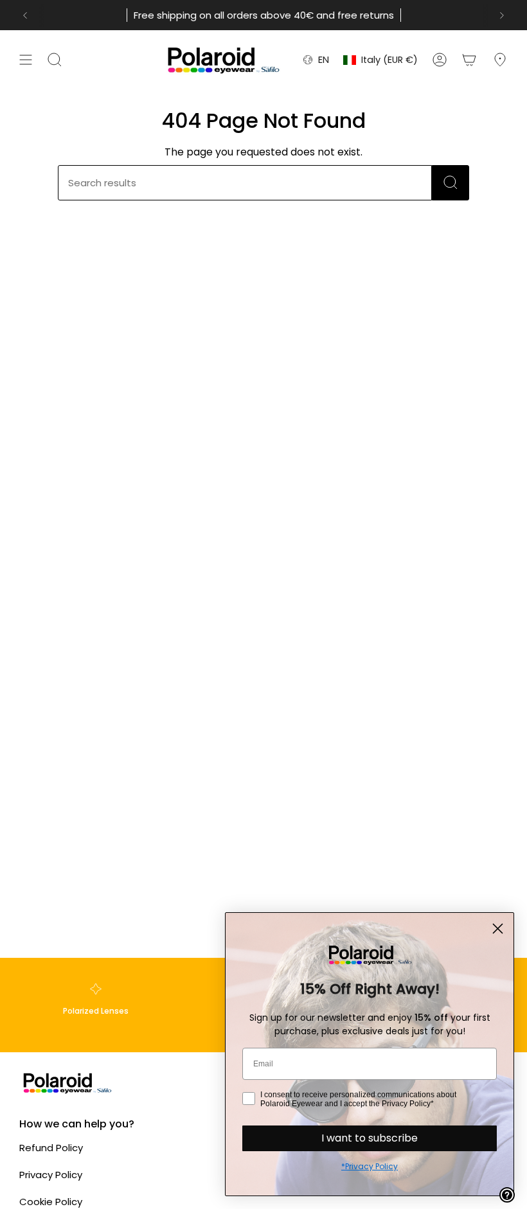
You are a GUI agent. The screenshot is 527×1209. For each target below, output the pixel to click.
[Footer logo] (67, 1083)
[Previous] (25, 15)
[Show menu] (26, 59)
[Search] (450, 182)
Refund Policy (51, 1147)
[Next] (502, 15)
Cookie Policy (50, 1201)
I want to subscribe (369, 1138)
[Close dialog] (498, 928)
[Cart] (469, 59)
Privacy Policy (50, 1174)
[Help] (507, 1195)
